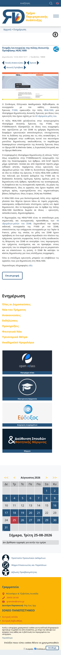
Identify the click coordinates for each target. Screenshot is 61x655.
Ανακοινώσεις (11, 315)
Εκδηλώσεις (10, 320)
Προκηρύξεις (10, 326)
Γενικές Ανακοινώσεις (14, 63)
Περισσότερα (7, 638)
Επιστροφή (12, 275)
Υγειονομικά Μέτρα (14, 337)
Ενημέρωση (19, 29)
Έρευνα (33, 63)
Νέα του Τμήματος (14, 309)
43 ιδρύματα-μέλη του (45, 116)
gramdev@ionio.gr (15, 601)
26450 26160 (13, 597)
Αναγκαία (29, 649)
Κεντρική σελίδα (10, 616)
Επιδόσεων (41, 649)
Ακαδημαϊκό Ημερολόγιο (18, 342)
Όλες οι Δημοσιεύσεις (16, 304)
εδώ (30, 265)
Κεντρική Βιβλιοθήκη (12, 620)
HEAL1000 (48, 110)
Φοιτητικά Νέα (12, 331)
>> (55, 477)
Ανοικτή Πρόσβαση (14, 67)
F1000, (15, 110)
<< (6, 477)
